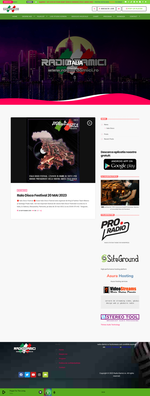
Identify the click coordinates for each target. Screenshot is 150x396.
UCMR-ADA (126, 347)
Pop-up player (134, 8)
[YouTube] (126, 2)
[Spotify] (134, 2)
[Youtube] (33, 374)
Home (61, 350)
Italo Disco (110, 128)
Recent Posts (22, 190)
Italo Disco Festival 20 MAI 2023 (42, 195)
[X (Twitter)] (128, 2)
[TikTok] (131, 2)
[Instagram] (140, 2)
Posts (106, 134)
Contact (62, 367)
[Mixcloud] (137, 2)
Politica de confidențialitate (69, 363)
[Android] (146, 2)
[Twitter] (27, 374)
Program (62, 359)
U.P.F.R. (108, 347)
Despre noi (63, 354)
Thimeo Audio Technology (110, 325)
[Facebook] (143, 2)
